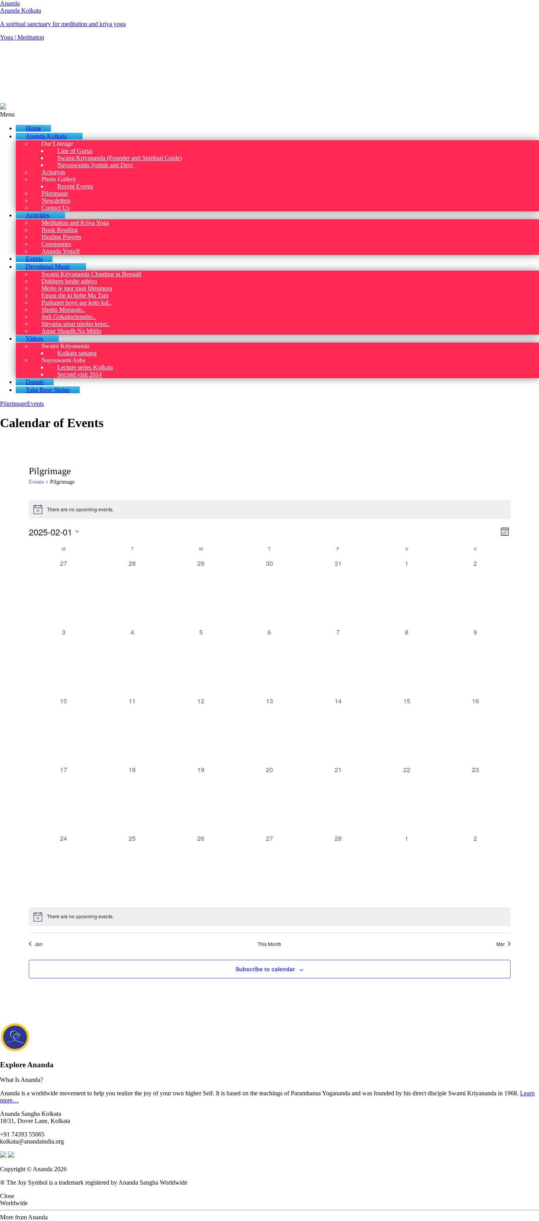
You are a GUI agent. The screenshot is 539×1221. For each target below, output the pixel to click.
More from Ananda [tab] (24, 1217)
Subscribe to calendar (265, 969)
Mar (500, 944)
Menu (7, 114)
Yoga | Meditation (22, 37)
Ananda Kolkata (20, 10)
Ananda (10, 3)
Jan (39, 944)
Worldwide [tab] (14, 1203)
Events (35, 403)
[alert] (270, 509)
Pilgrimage (13, 403)
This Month (269, 944)
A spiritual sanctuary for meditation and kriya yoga (63, 24)
